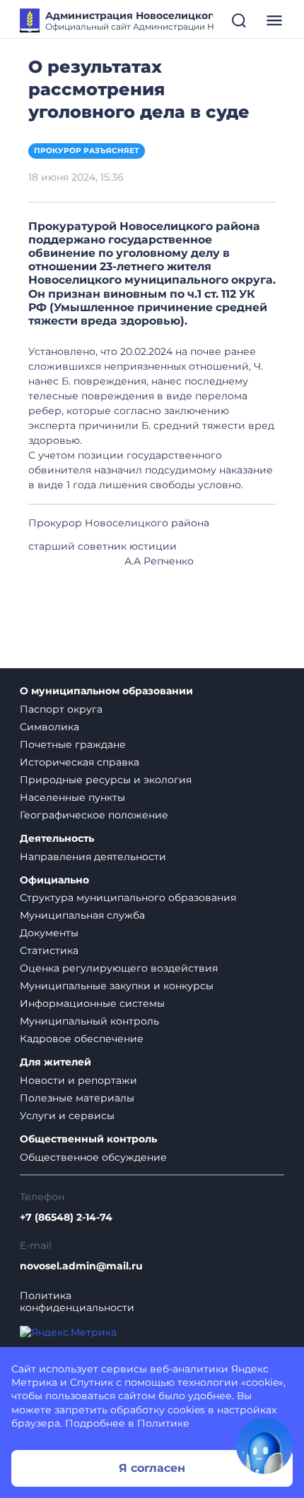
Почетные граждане (73, 744)
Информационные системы (92, 1003)
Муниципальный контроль (89, 1021)
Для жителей (55, 1062)
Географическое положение (94, 815)
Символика (49, 726)
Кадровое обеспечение (82, 1038)
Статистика (49, 950)
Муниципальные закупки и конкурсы (117, 985)
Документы (49, 932)
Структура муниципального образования (128, 897)
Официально (54, 880)
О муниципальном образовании (106, 691)
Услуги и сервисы (67, 1115)
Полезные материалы (77, 1098)
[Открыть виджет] (264, 1446)
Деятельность (57, 839)
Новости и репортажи (78, 1080)
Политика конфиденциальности (77, 1302)
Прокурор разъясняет (86, 150)
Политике (163, 1423)
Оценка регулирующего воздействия (119, 968)
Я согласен (152, 1468)
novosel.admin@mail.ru (81, 1266)
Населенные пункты (72, 797)
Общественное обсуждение (93, 1157)
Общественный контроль (88, 1139)
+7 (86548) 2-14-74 (66, 1218)
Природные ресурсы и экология (106, 779)
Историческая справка (79, 762)
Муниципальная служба (82, 915)
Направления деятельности (93, 856)
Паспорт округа (61, 709)
